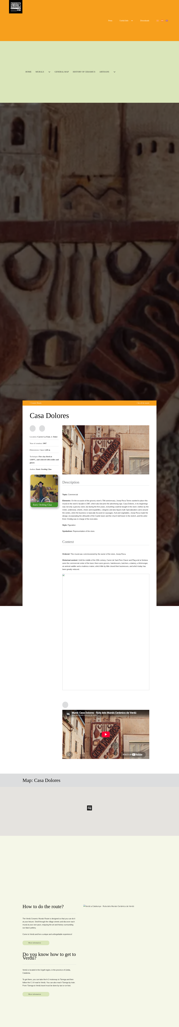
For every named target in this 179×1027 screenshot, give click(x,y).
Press (110, 21)
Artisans (104, 72)
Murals (40, 72)
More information (34, 943)
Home (28, 72)
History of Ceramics (84, 72)
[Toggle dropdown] (132, 20)
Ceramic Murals (36, 403)
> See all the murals (143, 403)
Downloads (144, 21)
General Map (62, 72)
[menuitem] (157, 20)
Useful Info (124, 21)
